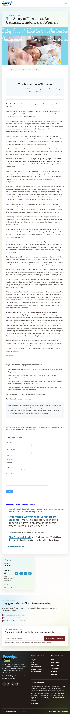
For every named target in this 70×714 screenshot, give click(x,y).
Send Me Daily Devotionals (54, 638)
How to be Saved (36, 671)
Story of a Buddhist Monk (15, 547)
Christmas (54, 671)
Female (22, 469)
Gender (8, 467)
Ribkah (11, 532)
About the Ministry (7, 676)
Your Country (10, 459)
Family (33, 661)
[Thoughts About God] (7, 3)
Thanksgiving (55, 668)
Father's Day (55, 665)
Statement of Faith (20, 676)
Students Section (36, 666)
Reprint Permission (63, 711)
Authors (4, 678)
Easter (53, 659)
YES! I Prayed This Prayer (15, 437)
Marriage (33, 659)
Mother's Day (55, 662)
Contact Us (11, 678)
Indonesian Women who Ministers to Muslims (32, 518)
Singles (33, 663)
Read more (34, 703)
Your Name (9, 442)
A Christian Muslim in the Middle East (22, 509)
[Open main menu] (66, 3)
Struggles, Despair (36, 669)
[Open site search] (62, 3)
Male (22, 467)
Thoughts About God (11, 711)
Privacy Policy (52, 711)
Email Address (10, 450)
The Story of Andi (20, 537)
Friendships (34, 664)
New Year (54, 674)
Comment (9, 474)
